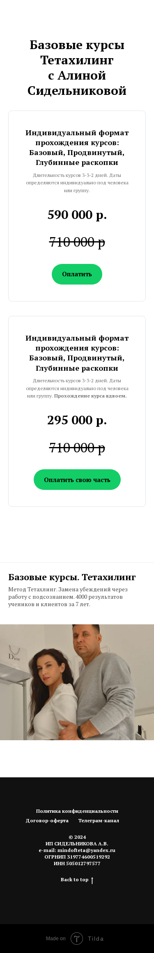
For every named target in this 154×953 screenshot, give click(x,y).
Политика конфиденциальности (77, 811)
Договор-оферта (47, 820)
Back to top (74, 879)
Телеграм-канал (98, 820)
